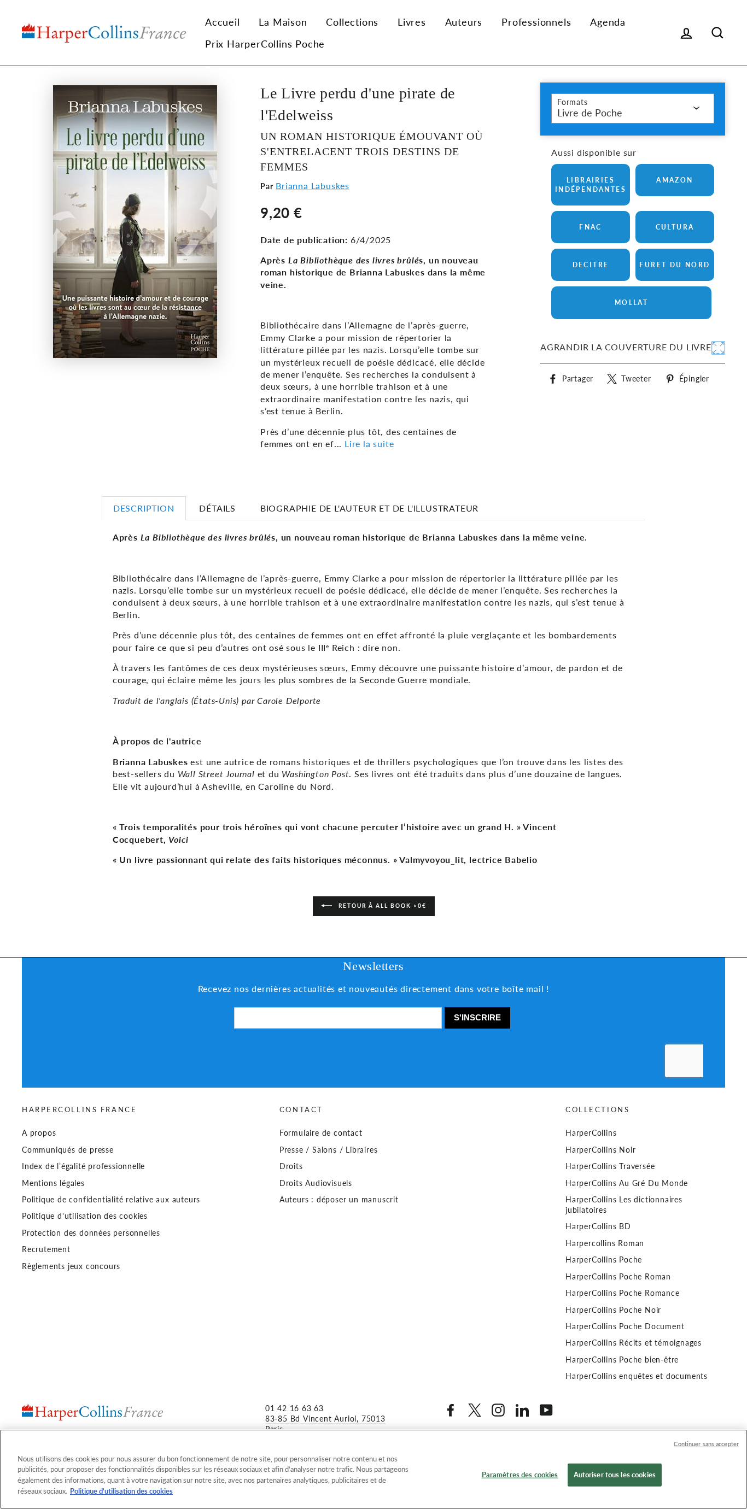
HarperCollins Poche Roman (618, 1276)
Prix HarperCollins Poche (265, 44)
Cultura (675, 227)
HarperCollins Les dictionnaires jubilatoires (623, 1204)
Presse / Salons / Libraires (328, 1150)
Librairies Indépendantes (590, 184)
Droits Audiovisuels (315, 1183)
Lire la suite (369, 443)
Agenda (608, 22)
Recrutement (46, 1249)
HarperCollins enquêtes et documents (636, 1376)
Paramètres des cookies (520, 1474)
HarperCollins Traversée (610, 1166)
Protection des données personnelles (91, 1233)
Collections (352, 22)
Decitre (591, 265)
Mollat (631, 302)
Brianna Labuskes (312, 185)
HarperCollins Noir (600, 1150)
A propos (39, 1133)
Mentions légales (53, 1183)
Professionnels (536, 22)
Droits (291, 1166)
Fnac (590, 227)
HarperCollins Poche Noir (613, 1310)
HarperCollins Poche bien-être (622, 1359)
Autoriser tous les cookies (615, 1474)
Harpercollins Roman (604, 1243)
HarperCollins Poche (603, 1259)
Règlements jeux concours (71, 1266)
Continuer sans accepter (706, 1443)
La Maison (283, 22)
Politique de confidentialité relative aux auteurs (111, 1199)
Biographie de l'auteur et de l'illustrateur (369, 508)
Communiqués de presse (68, 1150)
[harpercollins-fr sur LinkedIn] (522, 1410)
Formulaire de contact (321, 1133)
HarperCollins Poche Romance (622, 1293)
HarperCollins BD (598, 1226)
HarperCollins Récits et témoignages (633, 1342)
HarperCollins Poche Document (624, 1326)
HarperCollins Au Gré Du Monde (626, 1183)
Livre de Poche (589, 113)
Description (143, 508)
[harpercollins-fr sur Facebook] (450, 1410)
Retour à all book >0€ (381, 905)
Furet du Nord (674, 265)
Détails (217, 508)
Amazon (674, 180)
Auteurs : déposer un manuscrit (339, 1199)
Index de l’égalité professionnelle (83, 1166)
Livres (412, 22)
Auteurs (464, 22)
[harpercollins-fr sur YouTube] (546, 1410)
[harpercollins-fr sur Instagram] (498, 1410)
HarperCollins (590, 1133)
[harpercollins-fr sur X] (474, 1410)
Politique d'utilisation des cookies (85, 1216)
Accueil (222, 22)
